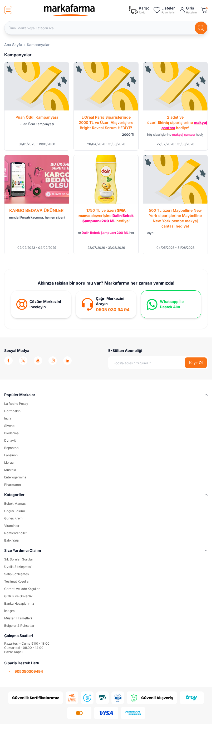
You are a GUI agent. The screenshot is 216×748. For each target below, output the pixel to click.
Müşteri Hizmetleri (18, 618)
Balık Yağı (11, 540)
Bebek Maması (15, 504)
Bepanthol (11, 448)
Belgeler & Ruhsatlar (19, 626)
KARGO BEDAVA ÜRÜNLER (37, 210)
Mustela (10, 470)
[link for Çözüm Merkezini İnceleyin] (41, 304)
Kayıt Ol (196, 362)
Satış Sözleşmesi (17, 574)
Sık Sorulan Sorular (18, 559)
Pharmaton (12, 485)
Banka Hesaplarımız (19, 603)
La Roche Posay (16, 404)
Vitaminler (11, 526)
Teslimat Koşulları (17, 581)
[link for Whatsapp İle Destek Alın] (171, 304)
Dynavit (10, 440)
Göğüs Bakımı (14, 511)
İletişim (9, 611)
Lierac (9, 462)
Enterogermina (15, 477)
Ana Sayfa (13, 44)
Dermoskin (12, 411)
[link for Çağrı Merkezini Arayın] (106, 304)
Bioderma (11, 433)
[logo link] (69, 10)
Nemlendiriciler (15, 533)
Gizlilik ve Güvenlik (18, 596)
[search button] (201, 28)
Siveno (9, 426)
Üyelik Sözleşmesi (18, 567)
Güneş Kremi (13, 518)
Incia (7, 418)
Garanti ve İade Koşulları (22, 589)
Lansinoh (11, 455)
